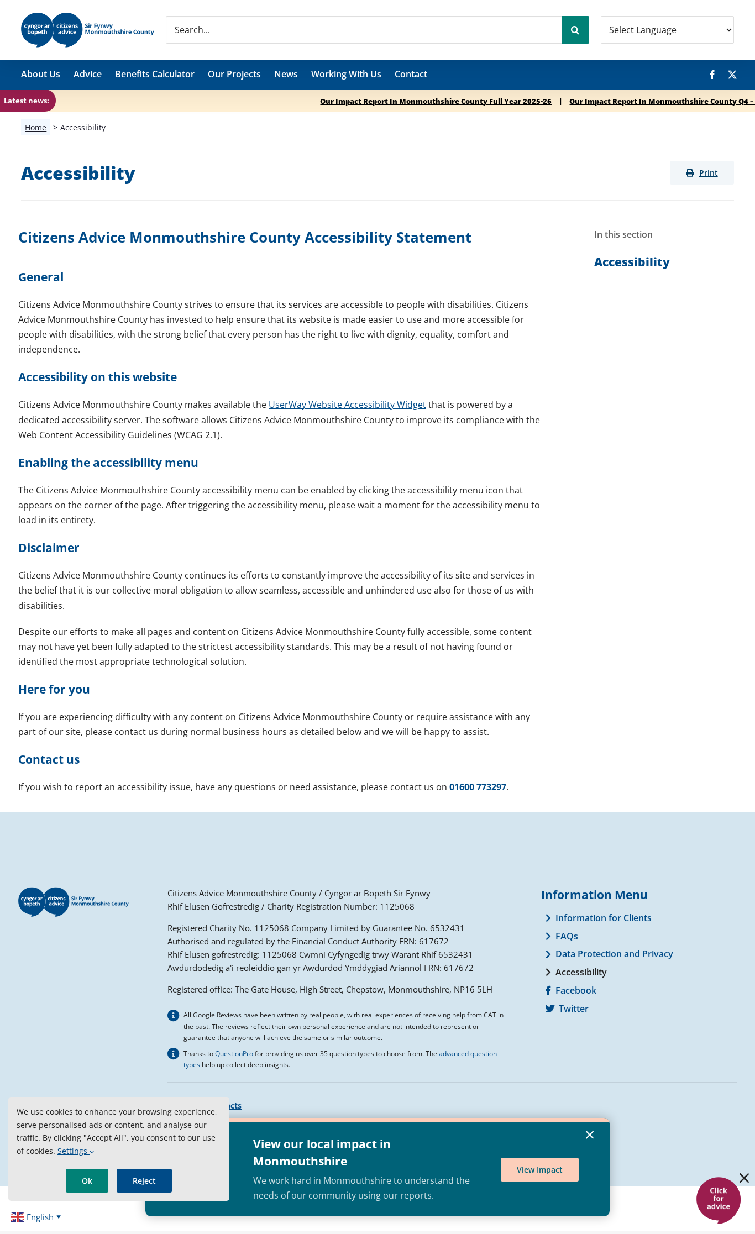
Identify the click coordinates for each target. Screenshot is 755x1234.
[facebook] (712, 74)
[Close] (744, 1177)
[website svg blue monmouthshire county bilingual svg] (87, 16)
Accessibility (632, 262)
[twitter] (732, 74)
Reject (144, 1180)
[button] (702, 173)
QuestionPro (234, 1053)
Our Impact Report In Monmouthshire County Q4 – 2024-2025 (624, 101)
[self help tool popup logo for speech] (718, 1180)
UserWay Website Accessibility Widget (347, 404)
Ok (87, 1180)
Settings (73, 1151)
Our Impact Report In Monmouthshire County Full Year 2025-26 (378, 101)
